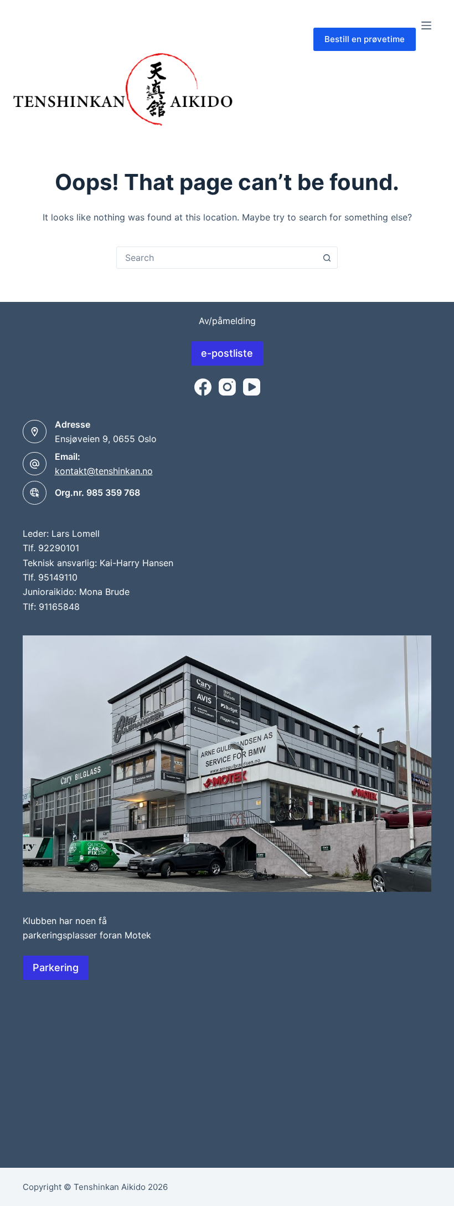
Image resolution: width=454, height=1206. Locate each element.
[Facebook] (202, 387)
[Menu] (426, 25)
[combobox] (216, 258)
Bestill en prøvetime (364, 39)
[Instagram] (227, 387)
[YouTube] (251, 387)
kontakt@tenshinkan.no (104, 470)
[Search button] (326, 257)
